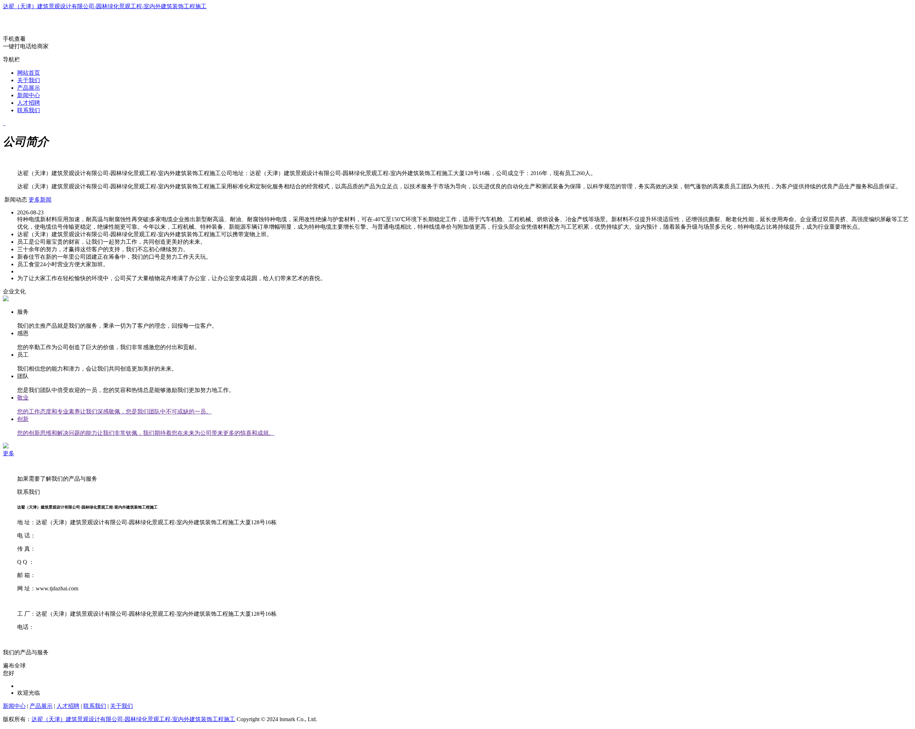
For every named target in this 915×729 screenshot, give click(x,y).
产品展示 (28, 88)
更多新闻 (40, 200)
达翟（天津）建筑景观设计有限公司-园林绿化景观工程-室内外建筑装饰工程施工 (105, 6)
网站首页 (28, 73)
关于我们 (28, 80)
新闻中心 (28, 95)
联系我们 (28, 110)
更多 (8, 453)
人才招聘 (28, 103)
